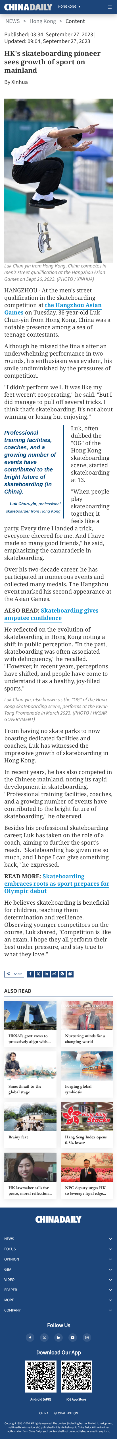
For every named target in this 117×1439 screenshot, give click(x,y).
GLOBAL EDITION (66, 1413)
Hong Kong (43, 21)
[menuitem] (67, 7)
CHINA (44, 1413)
